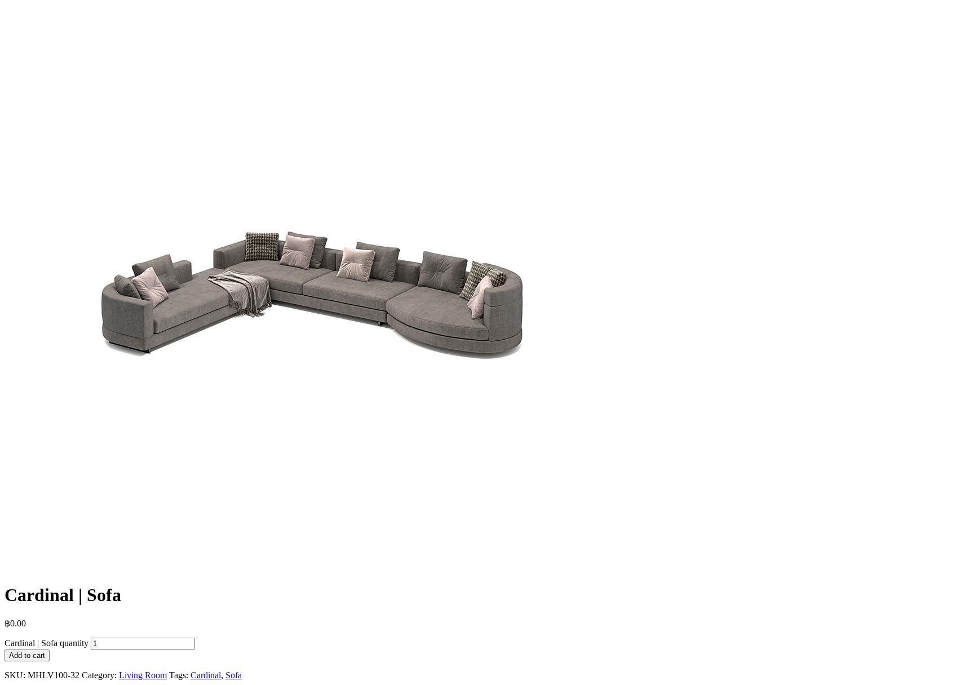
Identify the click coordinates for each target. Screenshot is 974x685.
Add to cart (27, 655)
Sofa (233, 675)
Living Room (143, 675)
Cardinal (206, 675)
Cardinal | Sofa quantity (46, 643)
